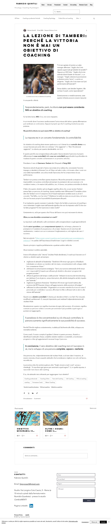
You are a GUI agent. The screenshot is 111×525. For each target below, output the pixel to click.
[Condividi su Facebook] (24, 393)
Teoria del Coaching (57, 378)
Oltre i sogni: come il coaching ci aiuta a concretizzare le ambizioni (55, 430)
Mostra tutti (93, 408)
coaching (27, 382)
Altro (77, 18)
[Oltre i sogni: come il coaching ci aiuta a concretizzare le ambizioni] (55, 419)
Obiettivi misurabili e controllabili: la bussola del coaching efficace (27, 430)
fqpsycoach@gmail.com (30, 484)
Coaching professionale (31, 378)
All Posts (17, 18)
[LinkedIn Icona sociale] (31, 506)
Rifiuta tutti (94, 522)
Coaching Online (44, 378)
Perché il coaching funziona (31, 387)
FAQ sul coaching (81, 378)
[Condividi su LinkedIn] (33, 393)
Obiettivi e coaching (56, 387)
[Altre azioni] (87, 30)
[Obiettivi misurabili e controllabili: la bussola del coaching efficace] (27, 419)
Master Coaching (50, 382)
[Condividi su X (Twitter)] (28, 393)
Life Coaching (70, 378)
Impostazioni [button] (85, 522)
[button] (94, 18)
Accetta (103, 522)
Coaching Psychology (49, 18)
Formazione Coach (37, 382)
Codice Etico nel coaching (66, 18)
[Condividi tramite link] (37, 393)
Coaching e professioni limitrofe (31, 18)
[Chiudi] (109, 522)
